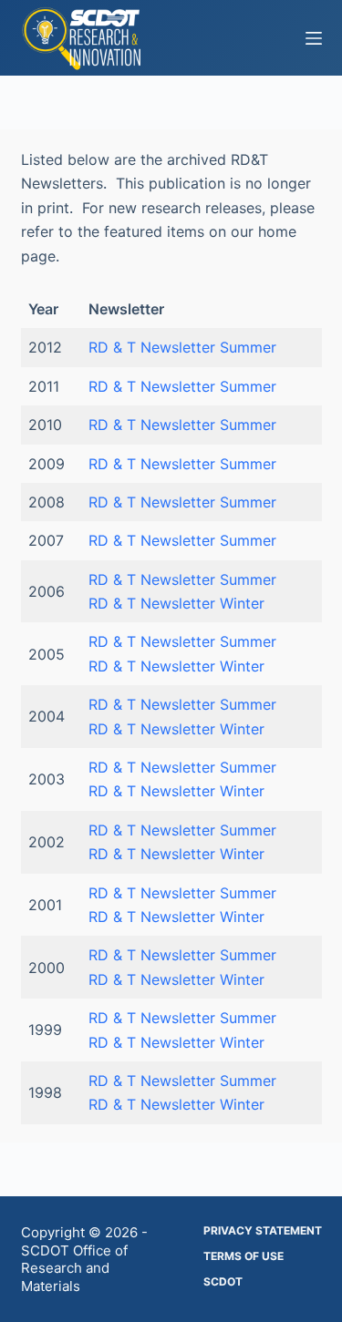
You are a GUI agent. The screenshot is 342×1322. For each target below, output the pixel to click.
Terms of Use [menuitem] (243, 1256)
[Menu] (314, 38)
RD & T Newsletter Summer (182, 347)
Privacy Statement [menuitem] (262, 1230)
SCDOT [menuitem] (223, 1281)
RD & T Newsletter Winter (176, 603)
